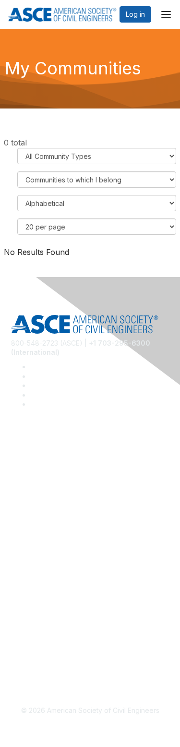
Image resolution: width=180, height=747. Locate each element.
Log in (135, 14)
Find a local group (39, 474)
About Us (25, 628)
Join (17, 544)
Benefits (24, 558)
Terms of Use (32, 642)
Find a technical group (46, 488)
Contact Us (28, 572)
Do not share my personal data (59, 656)
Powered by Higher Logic (90, 728)
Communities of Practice (49, 460)
